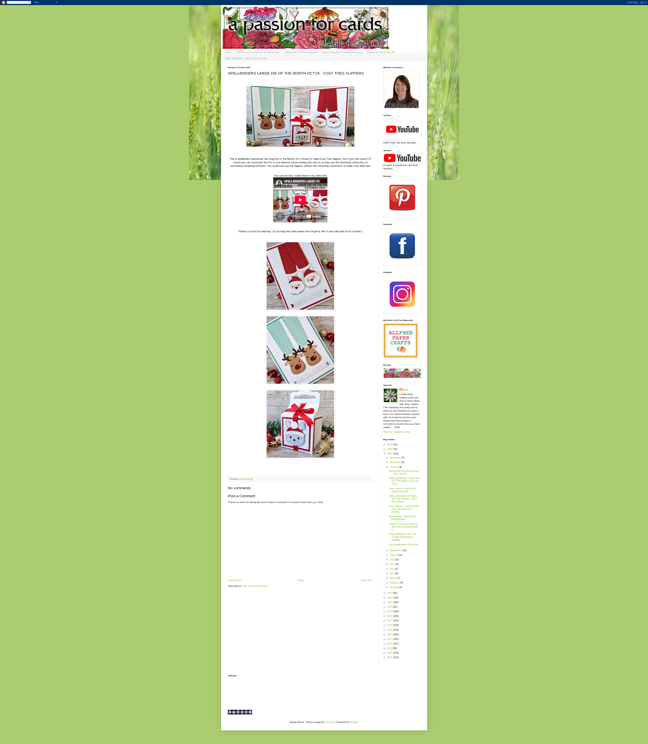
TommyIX (330, 722)
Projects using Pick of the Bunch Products (342, 52)
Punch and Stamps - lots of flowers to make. (246, 58)
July (392, 559)
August (394, 555)
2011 (390, 648)
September (396, 550)
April (392, 573)
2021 (390, 602)
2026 (390, 444)
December (395, 457)
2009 (390, 657)
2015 (390, 629)
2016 (390, 625)
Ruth (242, 479)
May (392, 568)
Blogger (354, 722)
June (393, 564)
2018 (390, 616)
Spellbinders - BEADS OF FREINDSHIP (402, 518)
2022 (390, 597)
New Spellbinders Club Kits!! (404, 544)
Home (228, 52)
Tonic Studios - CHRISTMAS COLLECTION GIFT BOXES (404, 509)
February (395, 582)
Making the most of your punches (301, 52)
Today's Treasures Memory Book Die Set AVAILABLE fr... (403, 527)
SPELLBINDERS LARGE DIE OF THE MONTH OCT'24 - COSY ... (404, 481)
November (395, 462)
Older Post (366, 580)
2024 (390, 453)
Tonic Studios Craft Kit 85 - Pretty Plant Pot (403, 490)
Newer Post (235, 580)
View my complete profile (396, 431)
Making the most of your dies (381, 52)
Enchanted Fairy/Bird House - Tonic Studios (404, 472)
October (394, 467)
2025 (390, 449)
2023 (390, 593)
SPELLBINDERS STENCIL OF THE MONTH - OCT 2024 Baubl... (403, 499)
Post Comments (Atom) (254, 586)
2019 (390, 611)
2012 (390, 643)
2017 (390, 620)
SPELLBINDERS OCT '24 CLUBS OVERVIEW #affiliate (402, 537)
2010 (390, 652)
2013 (390, 639)
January (394, 587)
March (393, 578)
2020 (390, 606)
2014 (390, 634)
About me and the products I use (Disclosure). (258, 52)
